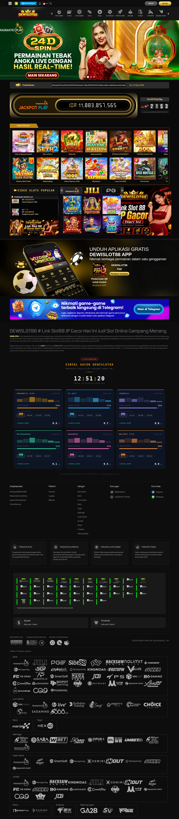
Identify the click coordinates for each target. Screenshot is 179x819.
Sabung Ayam (161, 16)
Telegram (159, 492)
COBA (74, 202)
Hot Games (59, 16)
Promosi (52, 492)
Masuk (151, 3)
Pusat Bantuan (15, 504)
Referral (52, 500)
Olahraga (110, 16)
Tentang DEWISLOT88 (18, 492)
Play (43, 108)
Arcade (130, 16)
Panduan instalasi (119, 274)
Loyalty (51, 496)
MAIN (25, 141)
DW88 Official (120, 492)
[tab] (72, 190)
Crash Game (120, 16)
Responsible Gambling (18, 496)
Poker (140, 16)
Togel (100, 16)
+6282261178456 (122, 497)
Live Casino (79, 16)
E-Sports (150, 16)
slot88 (43, 346)
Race (89, 16)
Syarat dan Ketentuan (18, 500)
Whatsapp (160, 497)
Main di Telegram (29, 3)
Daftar (165, 3)
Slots (69, 16)
